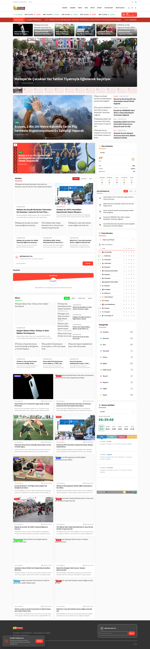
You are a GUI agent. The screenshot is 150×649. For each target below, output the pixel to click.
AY (135, 191)
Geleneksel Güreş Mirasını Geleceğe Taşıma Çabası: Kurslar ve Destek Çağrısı (32, 446)
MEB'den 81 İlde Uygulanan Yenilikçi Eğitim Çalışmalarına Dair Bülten (74, 487)
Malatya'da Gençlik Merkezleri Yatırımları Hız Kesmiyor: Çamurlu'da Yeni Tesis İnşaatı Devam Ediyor (57, 20)
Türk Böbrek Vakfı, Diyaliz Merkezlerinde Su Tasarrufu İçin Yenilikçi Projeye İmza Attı (74, 528)
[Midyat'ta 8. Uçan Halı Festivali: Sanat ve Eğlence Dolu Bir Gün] (70, 90)
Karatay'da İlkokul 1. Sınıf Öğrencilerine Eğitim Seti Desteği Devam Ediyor (30, 487)
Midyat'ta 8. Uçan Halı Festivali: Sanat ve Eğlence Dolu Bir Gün (74, 610)
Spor (86, 8)
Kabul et (39, 641)
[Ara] (128, 7)
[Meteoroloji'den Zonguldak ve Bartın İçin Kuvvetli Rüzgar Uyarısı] (122, 90)
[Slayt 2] (47, 137)
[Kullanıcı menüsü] (132, 7)
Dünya (80, 8)
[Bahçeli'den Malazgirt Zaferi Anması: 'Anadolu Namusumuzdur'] (49, 90)
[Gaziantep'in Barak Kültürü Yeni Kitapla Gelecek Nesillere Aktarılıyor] (38, 90)
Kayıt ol (88, 263)
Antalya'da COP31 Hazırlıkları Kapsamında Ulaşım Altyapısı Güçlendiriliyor (74, 446)
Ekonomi (72, 8)
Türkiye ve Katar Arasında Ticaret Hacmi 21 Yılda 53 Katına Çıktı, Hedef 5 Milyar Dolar (32, 610)
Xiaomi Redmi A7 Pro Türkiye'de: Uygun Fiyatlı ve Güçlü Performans (31, 405)
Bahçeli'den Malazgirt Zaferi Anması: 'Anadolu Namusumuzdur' (70, 569)
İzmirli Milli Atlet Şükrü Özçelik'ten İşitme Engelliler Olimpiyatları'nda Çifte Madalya (119, 225)
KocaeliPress (19, 401)
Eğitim (92, 8)
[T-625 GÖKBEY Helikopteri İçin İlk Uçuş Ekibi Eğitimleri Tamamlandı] (101, 90)
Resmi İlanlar (120, 8)
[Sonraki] (89, 117)
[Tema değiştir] (132, 2)
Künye (30, 2)
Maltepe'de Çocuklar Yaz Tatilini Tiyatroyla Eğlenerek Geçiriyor (31, 528)
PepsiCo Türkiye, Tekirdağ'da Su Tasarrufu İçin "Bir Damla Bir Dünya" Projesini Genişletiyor (36, 158)
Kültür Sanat (109, 8)
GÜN (126, 191)
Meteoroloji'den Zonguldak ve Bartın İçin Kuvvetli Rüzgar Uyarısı (118, 205)
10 (15, 171)
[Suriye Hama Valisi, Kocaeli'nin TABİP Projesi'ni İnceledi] (80, 90)
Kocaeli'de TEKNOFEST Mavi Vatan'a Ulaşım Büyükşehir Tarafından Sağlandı (116, 218)
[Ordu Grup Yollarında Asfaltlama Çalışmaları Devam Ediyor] (111, 90)
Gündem (64, 8)
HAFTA (130, 191)
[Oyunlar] (136, 2)
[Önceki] (16, 117)
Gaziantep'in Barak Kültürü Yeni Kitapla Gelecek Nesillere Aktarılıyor (32, 569)
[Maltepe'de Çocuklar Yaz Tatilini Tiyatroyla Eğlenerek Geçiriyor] (18, 90)
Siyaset (99, 8)
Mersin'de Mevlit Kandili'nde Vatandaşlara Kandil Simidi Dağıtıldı (118, 211)
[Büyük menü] (135, 7)
